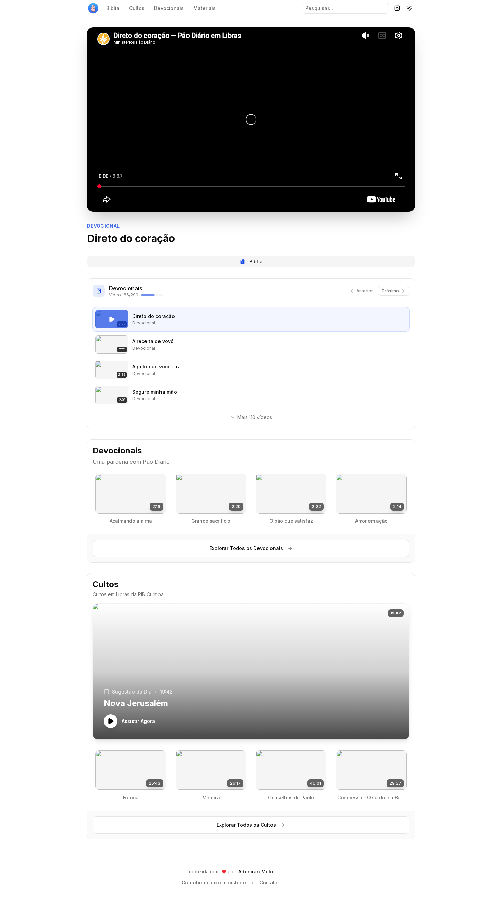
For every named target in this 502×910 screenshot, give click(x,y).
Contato (268, 882)
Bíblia (113, 8)
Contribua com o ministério (214, 882)
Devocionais (169, 8)
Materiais (204, 8)
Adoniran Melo (255, 871)
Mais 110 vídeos (254, 417)
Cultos (136, 8)
